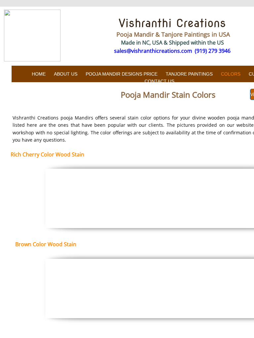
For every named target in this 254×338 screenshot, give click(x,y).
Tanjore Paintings (189, 74)
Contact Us (159, 81)
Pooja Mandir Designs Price (121, 74)
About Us (65, 74)
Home (39, 74)
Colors (230, 74)
